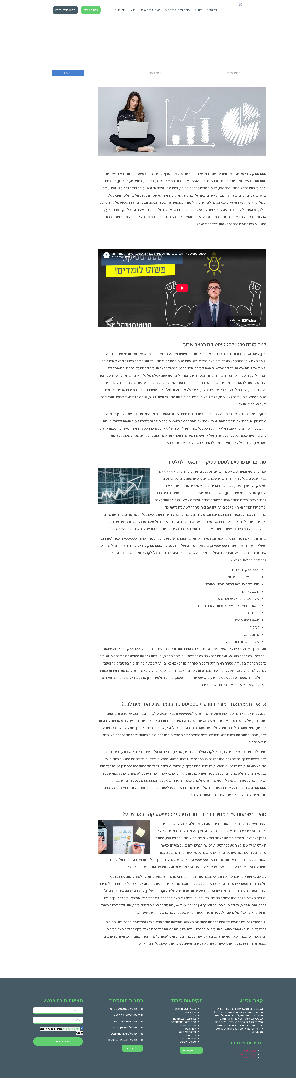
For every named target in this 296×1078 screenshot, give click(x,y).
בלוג (133, 10)
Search (68, 73)
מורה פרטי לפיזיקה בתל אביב (127, 1033)
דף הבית (212, 10)
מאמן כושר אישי (150, 10)
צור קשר (120, 10)
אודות (198, 10)
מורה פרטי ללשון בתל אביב (128, 1015)
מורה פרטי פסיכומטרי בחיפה (127, 1021)
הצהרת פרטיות (247, 1054)
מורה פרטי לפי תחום (177, 10)
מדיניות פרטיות (53, 1028)
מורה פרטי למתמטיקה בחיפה (126, 1027)
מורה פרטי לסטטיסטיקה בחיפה (125, 1008)
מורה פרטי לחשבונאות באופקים (125, 1039)
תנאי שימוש (250, 1050)
